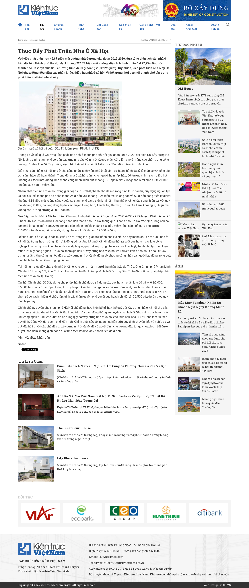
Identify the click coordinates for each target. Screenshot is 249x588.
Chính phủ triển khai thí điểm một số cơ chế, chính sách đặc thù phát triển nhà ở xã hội (214, 148)
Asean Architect (191, 26)
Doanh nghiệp (215, 26)
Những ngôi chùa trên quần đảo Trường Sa (213, 403)
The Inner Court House (74, 428)
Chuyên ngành (59, 26)
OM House (185, 88)
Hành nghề (81, 26)
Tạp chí (27, 26)
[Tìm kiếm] (227, 25)
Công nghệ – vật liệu (149, 26)
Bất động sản (102, 26)
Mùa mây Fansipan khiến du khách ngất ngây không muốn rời (201, 307)
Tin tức (42, 26)
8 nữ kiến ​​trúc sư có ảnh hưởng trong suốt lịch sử (214, 240)
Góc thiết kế (125, 26)
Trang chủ (20, 25)
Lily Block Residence (72, 458)
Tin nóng (33, 40)
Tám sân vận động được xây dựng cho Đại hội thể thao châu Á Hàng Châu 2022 (213, 343)
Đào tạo (173, 26)
